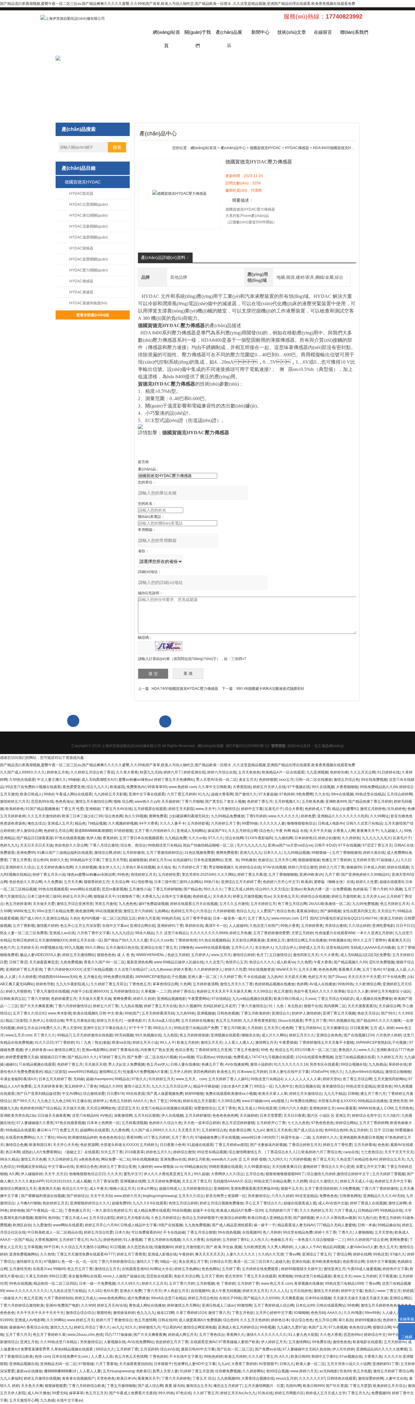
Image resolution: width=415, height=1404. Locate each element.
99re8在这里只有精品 (168, 1298)
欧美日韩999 (313, 1386)
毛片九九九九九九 (251, 845)
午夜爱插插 (288, 1042)
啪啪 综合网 (123, 801)
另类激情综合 (258, 1196)
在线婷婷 (213, 1240)
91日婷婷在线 (388, 772)
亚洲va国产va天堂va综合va (290, 845)
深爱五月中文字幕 (370, 1167)
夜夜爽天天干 (368, 831)
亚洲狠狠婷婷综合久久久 (90, 1203)
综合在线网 (234, 838)
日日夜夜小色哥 (172, 1145)
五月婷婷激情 (133, 852)
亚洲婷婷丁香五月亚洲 (23, 969)
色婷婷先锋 (339, 772)
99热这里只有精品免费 (272, 1181)
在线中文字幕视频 (176, 896)
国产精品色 (192, 889)
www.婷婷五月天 (80, 1320)
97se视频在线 (350, 1356)
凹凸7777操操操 (118, 1334)
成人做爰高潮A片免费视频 (200, 1320)
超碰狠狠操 (138, 860)
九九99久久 (277, 1159)
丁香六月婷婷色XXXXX (62, 969)
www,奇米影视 (59, 1013)
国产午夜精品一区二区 (44, 1210)
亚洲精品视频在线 (23, 1364)
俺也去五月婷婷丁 (227, 1386)
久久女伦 (322, 794)
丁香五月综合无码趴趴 (335, 999)
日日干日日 (405, 926)
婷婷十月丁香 (325, 1232)
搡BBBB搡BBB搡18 (60, 1371)
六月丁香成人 (345, 1210)
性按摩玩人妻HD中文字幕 (195, 1364)
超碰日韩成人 (170, 1188)
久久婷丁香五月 (205, 1393)
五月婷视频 (205, 1283)
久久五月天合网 (363, 772)
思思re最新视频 (114, 889)
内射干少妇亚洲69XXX (89, 991)
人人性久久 (259, 1240)
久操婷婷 (145, 1167)
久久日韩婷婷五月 (62, 1159)
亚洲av (296, 889)
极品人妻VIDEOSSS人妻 (40, 955)
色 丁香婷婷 (225, 1283)
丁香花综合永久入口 (283, 1152)
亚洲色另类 (398, 1101)
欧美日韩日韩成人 (288, 999)
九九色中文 (284, 1086)
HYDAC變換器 (81, 248)
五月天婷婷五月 (263, 904)
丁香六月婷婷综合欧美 (86, 1386)
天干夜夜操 (388, 1276)
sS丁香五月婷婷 (156, 1137)
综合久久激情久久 (323, 1181)
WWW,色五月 (24, 911)
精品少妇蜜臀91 (345, 809)
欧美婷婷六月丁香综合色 (321, 1152)
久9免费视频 (349, 1188)
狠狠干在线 (313, 1006)
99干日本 (51, 1247)
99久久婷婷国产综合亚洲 (367, 1240)
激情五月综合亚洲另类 (75, 904)
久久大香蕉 (329, 955)
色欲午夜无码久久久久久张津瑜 (319, 991)
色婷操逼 (360, 889)
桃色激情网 (84, 911)
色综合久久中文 (74, 1188)
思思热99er (353, 1334)
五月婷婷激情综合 (124, 991)
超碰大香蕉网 (222, 794)
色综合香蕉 (184, 1050)
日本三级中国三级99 (44, 896)
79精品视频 (96, 823)
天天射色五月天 (286, 896)
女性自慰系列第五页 (359, 911)
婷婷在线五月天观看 (199, 1101)
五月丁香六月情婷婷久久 (155, 831)
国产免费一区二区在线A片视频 (152, 1057)
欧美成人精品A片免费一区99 (239, 1210)
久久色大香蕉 (331, 1334)
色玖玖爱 (110, 1291)
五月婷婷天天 (27, 947)
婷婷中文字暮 (352, 1291)
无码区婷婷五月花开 (219, 1006)
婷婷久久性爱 (367, 882)
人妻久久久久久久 (241, 1254)
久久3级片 (391, 1115)
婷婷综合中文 (375, 1334)
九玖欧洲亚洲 (254, 1247)
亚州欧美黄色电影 (326, 1261)
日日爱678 (115, 1093)
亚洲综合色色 (87, 1167)
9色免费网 (304, 794)
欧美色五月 (226, 1072)
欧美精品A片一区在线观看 (283, 772)
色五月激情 (283, 991)
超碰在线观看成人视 (299, 1203)
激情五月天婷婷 (326, 1291)
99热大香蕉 (289, 926)
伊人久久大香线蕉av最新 (336, 1218)
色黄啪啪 (285, 1276)
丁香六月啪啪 (192, 801)
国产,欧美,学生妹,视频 (224, 1247)
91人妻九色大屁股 (303, 1334)
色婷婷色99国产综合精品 (40, 1108)
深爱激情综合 (205, 1108)
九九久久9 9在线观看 (149, 1203)
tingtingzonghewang (160, 1196)
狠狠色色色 (106, 955)
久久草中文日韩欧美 (214, 787)
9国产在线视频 (171, 1225)
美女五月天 (248, 779)
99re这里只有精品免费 (55, 911)
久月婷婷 (254, 1028)
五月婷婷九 (149, 1145)
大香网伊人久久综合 (227, 1174)
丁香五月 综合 (203, 1378)
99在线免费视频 (374, 779)
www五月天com (18, 1035)
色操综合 (265, 860)
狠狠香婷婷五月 (96, 882)
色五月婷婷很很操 (194, 1035)
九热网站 (161, 911)
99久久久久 (213, 889)
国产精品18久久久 (82, 1057)
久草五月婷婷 (36, 1276)
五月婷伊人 (200, 955)
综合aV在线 (169, 1349)
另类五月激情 (106, 904)
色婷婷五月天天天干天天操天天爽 (224, 991)
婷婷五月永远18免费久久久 (38, 1028)
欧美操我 (117, 787)
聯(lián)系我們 (354, 32)
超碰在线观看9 (391, 882)
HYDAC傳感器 (81, 281)
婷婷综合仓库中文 (366, 1115)
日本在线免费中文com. (70, 1356)
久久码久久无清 (270, 1254)
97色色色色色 (322, 1123)
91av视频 (186, 1057)
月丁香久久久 (44, 1035)
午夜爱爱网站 (199, 999)
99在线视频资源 (108, 911)
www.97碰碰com (255, 1101)
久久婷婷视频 (86, 867)
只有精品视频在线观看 (37, 1064)
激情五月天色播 (33, 1159)
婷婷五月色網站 (187, 1269)
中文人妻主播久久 (51, 779)
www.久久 (366, 1050)
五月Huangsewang (118, 1371)
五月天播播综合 (335, 1028)
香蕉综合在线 (37, 1327)
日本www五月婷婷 (252, 1072)
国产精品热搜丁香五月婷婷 (370, 801)
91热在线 (265, 1393)
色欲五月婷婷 (178, 955)
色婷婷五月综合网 (58, 831)
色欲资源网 (89, 1145)
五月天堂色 (384, 1232)
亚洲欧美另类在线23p (18, 1115)
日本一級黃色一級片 (229, 918)
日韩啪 (353, 1093)
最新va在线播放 (29, 1371)
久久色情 (47, 1254)
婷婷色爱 (308, 816)
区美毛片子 (274, 809)
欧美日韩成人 (31, 794)
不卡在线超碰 (254, 977)
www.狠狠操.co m (168, 1167)
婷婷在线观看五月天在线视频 (194, 904)
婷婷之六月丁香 (332, 867)
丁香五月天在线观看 (259, 1276)
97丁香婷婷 (64, 1042)
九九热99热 (185, 1013)
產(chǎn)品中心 (233, 148)
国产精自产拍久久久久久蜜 (126, 940)
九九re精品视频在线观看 (252, 999)
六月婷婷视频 (300, 1159)
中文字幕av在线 (61, 1167)
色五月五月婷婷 (228, 1020)
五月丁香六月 (182, 1137)
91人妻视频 (132, 1240)
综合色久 (266, 831)
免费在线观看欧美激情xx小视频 (230, 1093)
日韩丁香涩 (18, 962)
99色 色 (267, 1050)
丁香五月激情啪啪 (121, 1386)
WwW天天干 (286, 969)
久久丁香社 (45, 1137)
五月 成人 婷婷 (382, 1028)
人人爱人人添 (102, 1356)
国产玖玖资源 (337, 1386)
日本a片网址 (147, 1188)
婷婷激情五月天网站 (183, 1305)
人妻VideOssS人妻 (361, 1247)
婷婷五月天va (160, 860)
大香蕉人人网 (344, 831)
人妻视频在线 (114, 1342)
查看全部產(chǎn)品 (92, 315)
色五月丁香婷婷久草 (49, 1334)
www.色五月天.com (276, 1283)
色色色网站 (211, 1269)
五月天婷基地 (365, 1145)
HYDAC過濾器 (81, 292)
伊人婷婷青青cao (39, 1050)
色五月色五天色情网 (131, 1356)
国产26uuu (337, 977)
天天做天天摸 (73, 1108)
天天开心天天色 (65, 1145)
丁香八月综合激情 (103, 845)
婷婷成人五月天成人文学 (326, 1393)
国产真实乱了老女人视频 (225, 801)
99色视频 (267, 1327)
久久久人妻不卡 (172, 823)
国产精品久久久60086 (261, 1298)
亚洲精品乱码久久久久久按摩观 (381, 1349)
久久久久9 (392, 1356)
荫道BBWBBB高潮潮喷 (93, 831)
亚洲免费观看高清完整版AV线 (255, 1188)
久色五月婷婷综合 (165, 1218)
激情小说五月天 (136, 1086)
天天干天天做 (320, 831)
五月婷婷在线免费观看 (260, 1269)
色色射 (383, 1145)
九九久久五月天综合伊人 (171, 1086)
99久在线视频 (323, 787)
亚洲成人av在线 (62, 933)
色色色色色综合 (112, 1137)
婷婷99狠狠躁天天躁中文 (301, 1269)
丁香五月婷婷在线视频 (162, 1240)
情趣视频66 (163, 1247)
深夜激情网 (123, 1115)
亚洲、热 (232, 860)
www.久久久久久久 (283, 816)
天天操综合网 (389, 1006)
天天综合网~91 (123, 882)
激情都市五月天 (29, 1261)
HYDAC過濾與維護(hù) (88, 303)
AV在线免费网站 (140, 1342)
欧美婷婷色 (14, 809)
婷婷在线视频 (398, 867)
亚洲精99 (221, 1188)
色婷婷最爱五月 (64, 999)
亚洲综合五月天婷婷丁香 (241, 882)
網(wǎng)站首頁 (166, 34)
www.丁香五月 (389, 1291)
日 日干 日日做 (381, 1130)
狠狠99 (40, 1218)
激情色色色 (342, 1342)
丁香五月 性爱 (72, 809)
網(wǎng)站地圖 (210, 746)
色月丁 (261, 955)
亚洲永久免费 (131, 1291)
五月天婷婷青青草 (48, 1086)
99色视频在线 (339, 940)
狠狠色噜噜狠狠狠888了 (285, 1174)
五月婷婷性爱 (169, 874)
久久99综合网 (229, 1101)
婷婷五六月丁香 (105, 1006)
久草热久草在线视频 (138, 867)
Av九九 (95, 1240)
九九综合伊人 (286, 947)
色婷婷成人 (202, 896)
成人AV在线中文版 (333, 1203)
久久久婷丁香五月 (262, 1356)
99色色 (123, 874)
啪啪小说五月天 (122, 1188)
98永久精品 (144, 933)
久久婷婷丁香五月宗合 (109, 984)
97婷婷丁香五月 (112, 1057)
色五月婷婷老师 (18, 904)
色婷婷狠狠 (268, 779)
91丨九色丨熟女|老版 (93, 1042)
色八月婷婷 (272, 1232)
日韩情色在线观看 (341, 1378)
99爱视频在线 (51, 947)
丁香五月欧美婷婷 (255, 1013)
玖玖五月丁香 (112, 1152)
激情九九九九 (61, 1327)
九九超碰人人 (391, 831)
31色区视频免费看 (199, 852)
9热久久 (336, 1072)
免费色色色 (328, 1196)
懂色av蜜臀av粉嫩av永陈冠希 (91, 874)
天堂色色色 (106, 1378)
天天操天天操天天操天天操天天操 (360, 1298)
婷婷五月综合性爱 (98, 1232)
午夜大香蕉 (323, 962)
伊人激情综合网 (29, 831)
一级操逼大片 (11, 1298)
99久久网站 (94, 947)
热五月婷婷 (358, 1130)
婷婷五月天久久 (301, 1035)
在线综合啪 (55, 1020)
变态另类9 (190, 874)
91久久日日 (44, 1042)
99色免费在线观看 (118, 977)
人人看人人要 (90, 1371)
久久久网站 (226, 874)
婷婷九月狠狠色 (18, 991)
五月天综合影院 (102, 1218)
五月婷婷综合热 (214, 1130)
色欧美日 (143, 1371)
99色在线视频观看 (53, 889)
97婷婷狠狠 (123, 831)
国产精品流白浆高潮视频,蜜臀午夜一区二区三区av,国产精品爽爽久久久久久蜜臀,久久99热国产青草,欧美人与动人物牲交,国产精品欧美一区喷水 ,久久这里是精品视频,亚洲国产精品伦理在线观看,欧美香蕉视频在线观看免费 (177, 4)
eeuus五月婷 (286, 1378)
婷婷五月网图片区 (289, 1393)
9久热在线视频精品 (214, 940)
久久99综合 (262, 991)
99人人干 (167, 1042)
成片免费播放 (138, 1298)
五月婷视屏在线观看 (150, 809)
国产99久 (388, 1013)
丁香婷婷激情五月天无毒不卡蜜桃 (326, 1042)
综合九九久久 (97, 787)
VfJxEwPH (319, 1072)
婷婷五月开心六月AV (101, 1225)
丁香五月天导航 (114, 860)
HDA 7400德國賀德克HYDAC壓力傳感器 (185, 688)
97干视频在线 (298, 787)
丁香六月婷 (378, 889)
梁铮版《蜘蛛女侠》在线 (334, 882)
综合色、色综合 (133, 845)
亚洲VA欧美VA (311, 874)
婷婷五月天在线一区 (85, 940)
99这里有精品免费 (298, 1232)
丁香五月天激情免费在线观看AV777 (86, 1254)
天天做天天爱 (44, 904)
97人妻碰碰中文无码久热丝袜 (307, 1349)
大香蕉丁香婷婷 (244, 1364)
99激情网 (244, 1305)
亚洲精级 (92, 809)
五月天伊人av (373, 896)
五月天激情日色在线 (122, 947)
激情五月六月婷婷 (138, 911)
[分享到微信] (311, 713)
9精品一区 (168, 1261)
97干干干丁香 (140, 1028)
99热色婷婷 (213, 1356)
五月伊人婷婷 (180, 1072)
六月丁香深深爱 (105, 1181)
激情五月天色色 (279, 1130)
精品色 (80, 823)
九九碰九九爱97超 (292, 1327)
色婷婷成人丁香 (317, 809)
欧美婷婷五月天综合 (389, 1386)
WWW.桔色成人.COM (375, 1108)
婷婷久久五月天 (154, 1283)
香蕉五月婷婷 (389, 1218)
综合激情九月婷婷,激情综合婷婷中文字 (338, 1174)
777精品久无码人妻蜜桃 (336, 1225)
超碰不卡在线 (203, 1210)
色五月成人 (247, 1108)
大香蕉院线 (242, 787)
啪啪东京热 (251, 1035)
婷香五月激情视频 (247, 896)
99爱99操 (250, 823)
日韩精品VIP (368, 1210)
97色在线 (183, 1393)
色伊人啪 (93, 838)
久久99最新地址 (257, 1167)
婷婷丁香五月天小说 (49, 874)
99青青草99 (157, 787)
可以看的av (205, 1057)
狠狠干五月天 (292, 1188)
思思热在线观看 (159, 1276)
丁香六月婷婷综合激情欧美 (22, 1305)
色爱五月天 (69, 1130)
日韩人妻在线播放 (185, 1064)
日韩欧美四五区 (13, 999)
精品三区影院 (16, 1020)
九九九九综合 (122, 933)
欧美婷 (306, 882)
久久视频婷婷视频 (122, 823)
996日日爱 (58, 1276)
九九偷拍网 (283, 838)
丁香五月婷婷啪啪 (167, 889)
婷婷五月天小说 (145, 1042)
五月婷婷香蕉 (312, 926)
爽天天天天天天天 (209, 1254)
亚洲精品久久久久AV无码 (383, 1196)
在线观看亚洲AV (135, 1269)
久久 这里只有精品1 (172, 933)
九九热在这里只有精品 (68, 1291)
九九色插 (47, 1400)
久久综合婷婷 (359, 926)
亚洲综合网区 (400, 1298)
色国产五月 (317, 1327)
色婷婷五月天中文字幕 (393, 1181)
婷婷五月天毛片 (109, 1020)
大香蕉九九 (151, 896)
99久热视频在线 (341, 1020)
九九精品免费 (176, 838)
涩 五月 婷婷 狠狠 (252, 1159)
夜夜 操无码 (174, 1386)
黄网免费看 (158, 816)
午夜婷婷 (186, 1254)
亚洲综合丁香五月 (316, 1254)
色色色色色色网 (225, 1115)
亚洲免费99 (25, 852)
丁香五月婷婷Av (308, 1028)
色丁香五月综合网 (292, 904)
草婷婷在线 (194, 926)
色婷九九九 (9, 845)
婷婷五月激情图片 (189, 1247)
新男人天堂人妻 (165, 1371)
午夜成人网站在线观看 (74, 794)
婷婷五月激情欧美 (346, 896)
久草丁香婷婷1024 (191, 1313)
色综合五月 (284, 1050)
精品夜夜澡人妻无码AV (296, 1225)
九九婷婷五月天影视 (110, 794)
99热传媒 (224, 1057)
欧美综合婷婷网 (233, 1218)
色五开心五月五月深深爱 (80, 926)
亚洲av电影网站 (95, 1050)
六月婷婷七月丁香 (192, 867)
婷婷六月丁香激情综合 (114, 1320)
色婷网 (302, 984)
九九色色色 (127, 904)
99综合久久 (162, 1028)
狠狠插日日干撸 (53, 1057)
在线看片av (42, 1269)
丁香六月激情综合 (252, 1006)
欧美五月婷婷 (391, 918)
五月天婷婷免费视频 (163, 1181)
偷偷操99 (354, 867)
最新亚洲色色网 (139, 962)
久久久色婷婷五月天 (316, 1210)
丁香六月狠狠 (38, 999)
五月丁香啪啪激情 (346, 852)
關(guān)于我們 (197, 34)
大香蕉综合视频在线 (257, 1378)
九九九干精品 (335, 1093)
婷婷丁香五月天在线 (160, 1006)
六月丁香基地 (106, 1364)
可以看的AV (171, 1327)
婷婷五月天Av (231, 1393)
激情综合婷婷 (244, 955)
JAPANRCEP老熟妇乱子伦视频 (160, 977)
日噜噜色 (186, 947)
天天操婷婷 (170, 801)
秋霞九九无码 (151, 772)
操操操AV (17, 1327)
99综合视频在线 (354, 1064)
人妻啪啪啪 (364, 1232)
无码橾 (78, 1079)
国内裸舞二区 (335, 1006)
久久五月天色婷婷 (254, 1320)
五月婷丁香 (231, 1269)
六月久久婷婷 (282, 1196)
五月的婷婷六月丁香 (281, 1210)
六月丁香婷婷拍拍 (58, 1298)
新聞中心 (260, 32)
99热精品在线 (391, 1210)
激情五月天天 (211, 1042)
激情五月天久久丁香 (236, 984)
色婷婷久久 (392, 1320)
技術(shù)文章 (291, 32)
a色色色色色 (89, 1159)
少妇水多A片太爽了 (236, 1086)
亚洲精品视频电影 (171, 999)
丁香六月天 (152, 1291)
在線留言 (323, 32)
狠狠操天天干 (104, 896)
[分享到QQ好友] (311, 729)
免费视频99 (380, 1393)
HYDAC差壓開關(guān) (88, 259)
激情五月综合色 (346, 779)
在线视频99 (251, 1232)
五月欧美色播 (313, 801)
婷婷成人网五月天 (182, 1334)
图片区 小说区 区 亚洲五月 (328, 1115)
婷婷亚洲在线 (194, 772)
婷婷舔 (408, 1291)
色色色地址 (64, 801)
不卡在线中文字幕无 (185, 1356)
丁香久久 (345, 1232)
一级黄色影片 (135, 1020)
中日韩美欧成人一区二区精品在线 (54, 1232)
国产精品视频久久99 (350, 962)
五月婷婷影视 (198, 823)
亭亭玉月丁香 (316, 1020)
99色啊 (353, 1305)
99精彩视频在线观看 (225, 1167)
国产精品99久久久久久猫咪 (378, 1020)
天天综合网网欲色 (100, 1108)
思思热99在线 (42, 801)
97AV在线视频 (274, 867)
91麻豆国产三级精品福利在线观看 (64, 852)
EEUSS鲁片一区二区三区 (316, 1050)
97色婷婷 (286, 794)
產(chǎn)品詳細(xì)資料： (165, 257)
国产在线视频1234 (359, 1035)
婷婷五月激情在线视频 (42, 1378)
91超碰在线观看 (200, 1145)
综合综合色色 (302, 1320)
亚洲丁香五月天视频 (339, 1013)
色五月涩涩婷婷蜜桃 (238, 1123)
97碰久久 (397, 1254)
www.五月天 (221, 955)
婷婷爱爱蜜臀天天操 (21, 1057)
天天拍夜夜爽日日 (286, 1167)
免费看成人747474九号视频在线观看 (263, 1057)
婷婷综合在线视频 (315, 896)
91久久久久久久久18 (291, 1064)
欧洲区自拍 (22, 1225)
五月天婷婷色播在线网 (54, 867)
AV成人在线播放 (322, 984)
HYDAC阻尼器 (81, 193)
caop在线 (351, 1152)
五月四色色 (404, 1108)
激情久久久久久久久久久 (266, 1334)
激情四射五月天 (305, 955)
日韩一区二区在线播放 (313, 779)
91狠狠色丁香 (128, 896)
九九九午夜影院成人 (72, 984)
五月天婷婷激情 (198, 1115)
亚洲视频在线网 (133, 1181)
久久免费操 (53, 882)
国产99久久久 (24, 1101)
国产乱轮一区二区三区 (235, 1349)
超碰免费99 (121, 1203)
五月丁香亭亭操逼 (196, 918)
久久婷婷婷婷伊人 (208, 969)
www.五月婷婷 (365, 1276)
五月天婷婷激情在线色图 (93, 1035)
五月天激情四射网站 (390, 1079)
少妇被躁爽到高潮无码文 (189, 816)
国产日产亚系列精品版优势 (38, 1093)
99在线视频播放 (145, 1159)
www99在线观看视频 (212, 947)
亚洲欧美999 (335, 801)
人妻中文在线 (396, 1378)
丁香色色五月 (140, 984)
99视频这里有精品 (31, 1167)
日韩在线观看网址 (330, 1305)
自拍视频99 (200, 1291)
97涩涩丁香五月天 (377, 845)
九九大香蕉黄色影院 (259, 1020)
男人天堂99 (72, 1028)
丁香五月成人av (74, 1218)
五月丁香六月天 (18, 1334)
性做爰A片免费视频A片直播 (145, 1072)
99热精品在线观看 (20, 1130)
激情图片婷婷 (47, 926)
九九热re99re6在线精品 (364, 1072)
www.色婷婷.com (182, 787)
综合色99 (40, 860)
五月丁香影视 (24, 926)
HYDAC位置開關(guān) (88, 204)
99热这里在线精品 (370, 794)
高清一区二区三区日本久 (253, 1261)
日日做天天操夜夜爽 (53, 1115)
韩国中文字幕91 (324, 1356)
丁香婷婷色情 (186, 940)
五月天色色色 (249, 772)
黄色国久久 (347, 1050)
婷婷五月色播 (240, 933)
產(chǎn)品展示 (229, 34)
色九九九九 (146, 1313)
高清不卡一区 (216, 926)
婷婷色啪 (17, 1210)
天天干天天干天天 (398, 1152)
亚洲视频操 (206, 1013)
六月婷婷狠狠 (224, 911)
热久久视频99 (190, 1006)
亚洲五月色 (29, 1342)
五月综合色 (254, 1174)
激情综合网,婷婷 (107, 852)
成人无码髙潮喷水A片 (99, 779)
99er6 (61, 1137)
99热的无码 (170, 918)
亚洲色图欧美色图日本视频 (361, 1137)
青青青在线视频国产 (78, 1378)
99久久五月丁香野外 (369, 940)
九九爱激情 (42, 1225)
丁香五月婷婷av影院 (231, 1145)
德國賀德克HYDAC (83, 182)
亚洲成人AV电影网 (30, 1320)
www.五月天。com (191, 1079)
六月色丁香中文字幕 (93, 933)
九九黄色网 (120, 1130)
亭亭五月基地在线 (80, 1020)
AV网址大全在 (161, 1269)
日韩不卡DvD (325, 845)
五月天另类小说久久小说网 (349, 1364)
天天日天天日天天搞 (36, 845)
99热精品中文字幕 (85, 860)
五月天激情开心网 (23, 1400)
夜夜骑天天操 (49, 1188)
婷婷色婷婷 (112, 1240)
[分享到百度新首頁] (339, 713)
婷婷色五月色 (58, 772)
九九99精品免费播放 (227, 816)
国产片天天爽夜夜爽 (36, 1006)
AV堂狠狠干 (268, 1364)
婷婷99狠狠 (194, 1093)
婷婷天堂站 (332, 1079)
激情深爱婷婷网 (370, 1378)
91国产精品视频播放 (42, 809)
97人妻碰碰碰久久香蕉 (34, 1123)
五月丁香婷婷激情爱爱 (271, 933)
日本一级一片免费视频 (97, 1283)
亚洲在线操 (301, 1261)
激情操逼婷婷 (124, 1313)
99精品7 (64, 1035)
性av (267, 896)
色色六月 (7, 947)
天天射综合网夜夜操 (248, 940)
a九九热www (161, 969)
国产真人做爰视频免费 (164, 1093)
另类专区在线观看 (324, 1064)
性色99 (345, 1371)
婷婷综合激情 (184, 1152)
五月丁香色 (227, 1108)
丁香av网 (292, 1254)
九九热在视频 (131, 1006)
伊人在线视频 (172, 1115)
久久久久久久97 (312, 1378)
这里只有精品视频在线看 (355, 1057)
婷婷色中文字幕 (395, 1269)
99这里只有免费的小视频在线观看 (33, 787)
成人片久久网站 (274, 1035)
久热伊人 (36, 1020)
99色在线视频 (20, 1283)
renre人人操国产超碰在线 (124, 1276)
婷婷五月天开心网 (77, 896)
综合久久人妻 (358, 991)
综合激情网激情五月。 (246, 1152)
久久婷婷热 (351, 838)
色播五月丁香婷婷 (336, 860)
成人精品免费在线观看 (152, 1210)
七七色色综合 (371, 1152)
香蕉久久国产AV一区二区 (104, 962)
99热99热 (345, 984)
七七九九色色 (298, 1123)
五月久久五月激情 (234, 904)
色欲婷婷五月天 (55, 1203)
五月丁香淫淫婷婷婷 (320, 1188)
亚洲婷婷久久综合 (20, 867)
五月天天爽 (73, 882)
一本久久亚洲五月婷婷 (374, 933)
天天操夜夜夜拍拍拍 (135, 1364)
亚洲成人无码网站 (191, 831)
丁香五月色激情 (246, 1050)
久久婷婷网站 (253, 1371)
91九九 (203, 794)
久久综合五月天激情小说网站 (84, 1247)
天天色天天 (222, 896)
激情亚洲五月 (334, 1269)
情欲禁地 (145, 882)
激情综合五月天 (107, 1269)
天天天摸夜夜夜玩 (362, 1006)
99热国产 (132, 1013)
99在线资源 (135, 1093)
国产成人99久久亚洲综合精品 (44, 918)
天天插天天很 (95, 1064)
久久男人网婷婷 (280, 1247)
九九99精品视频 (296, 852)
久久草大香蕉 (127, 772)
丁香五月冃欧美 (232, 1028)
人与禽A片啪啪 (28, 1203)
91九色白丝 (367, 1218)
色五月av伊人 (157, 1064)
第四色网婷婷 (204, 1072)
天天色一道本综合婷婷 (201, 1123)
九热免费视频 (71, 962)
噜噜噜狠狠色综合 (301, 823)
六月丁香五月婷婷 (181, 794)
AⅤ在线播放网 (236, 1064)
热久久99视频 (136, 816)
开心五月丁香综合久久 (263, 1203)
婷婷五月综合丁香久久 (92, 1327)
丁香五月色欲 (243, 1313)
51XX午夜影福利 (259, 838)
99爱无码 (59, 1393)
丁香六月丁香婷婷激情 (379, 1188)
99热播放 (248, 860)
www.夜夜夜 (346, 1108)
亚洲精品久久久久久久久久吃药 (342, 816)
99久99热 (166, 1393)
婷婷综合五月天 (392, 1159)
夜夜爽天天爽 (349, 969)
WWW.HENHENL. (151, 955)
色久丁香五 (158, 1101)
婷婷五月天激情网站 (78, 955)
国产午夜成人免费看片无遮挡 (132, 1393)
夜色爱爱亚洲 (73, 787)
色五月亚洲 (33, 1298)
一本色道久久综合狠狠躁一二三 (319, 1240)
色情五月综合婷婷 (183, 1203)
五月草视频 (33, 1247)
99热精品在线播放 (372, 1101)
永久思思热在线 (140, 1247)
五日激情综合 (280, 955)
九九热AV (275, 977)
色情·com (42, 1356)
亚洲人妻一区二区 (203, 977)
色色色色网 (327, 969)
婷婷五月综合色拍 (202, 1298)
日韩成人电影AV (331, 823)
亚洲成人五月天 (60, 823)
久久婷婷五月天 (389, 1057)
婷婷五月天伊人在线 (269, 787)
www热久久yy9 (147, 801)
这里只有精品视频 (97, 969)
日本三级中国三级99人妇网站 (178, 882)
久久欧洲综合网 (368, 984)
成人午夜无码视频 (226, 1291)
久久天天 (114, 1174)
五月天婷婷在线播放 (197, 1020)
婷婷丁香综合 (184, 991)
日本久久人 (272, 852)
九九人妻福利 (11, 1378)
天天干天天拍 (101, 1196)
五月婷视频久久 (287, 801)
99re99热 (372, 1313)
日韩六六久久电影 (292, 1108)
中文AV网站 (71, 1093)
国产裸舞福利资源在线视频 (43, 1196)
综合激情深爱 (94, 1093)
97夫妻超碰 (268, 794)
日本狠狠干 (163, 1364)
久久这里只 (214, 962)
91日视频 (117, 1247)
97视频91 (52, 1261)
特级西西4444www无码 (57, 977)
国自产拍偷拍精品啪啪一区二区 (209, 845)
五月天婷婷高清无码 (158, 1013)
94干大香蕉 (148, 823)
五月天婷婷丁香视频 (388, 1174)
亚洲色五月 (275, 940)
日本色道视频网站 (208, 860)
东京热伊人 (264, 947)
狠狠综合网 (382, 1327)
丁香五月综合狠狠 (201, 1232)
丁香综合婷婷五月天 (304, 1145)
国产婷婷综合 (77, 1196)
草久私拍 (345, 1320)
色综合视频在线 (307, 1086)
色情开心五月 (236, 962)
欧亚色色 (384, 1086)
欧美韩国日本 (40, 1145)
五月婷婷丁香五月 (73, 1240)
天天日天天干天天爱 (364, 977)
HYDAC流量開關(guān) (88, 226)
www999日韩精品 (82, 1072)
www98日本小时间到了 (260, 1137)
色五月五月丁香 (80, 1269)
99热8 (49, 794)
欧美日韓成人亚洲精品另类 (269, 1218)
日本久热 (122, 1232)
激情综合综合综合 (80, 1313)
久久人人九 (279, 1291)
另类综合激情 (336, 926)
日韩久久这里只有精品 (364, 823)
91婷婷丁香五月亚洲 (196, 1371)
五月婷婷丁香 (248, 1283)
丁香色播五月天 (77, 1210)
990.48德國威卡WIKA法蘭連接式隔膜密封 (270, 688)
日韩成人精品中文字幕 (138, 1225)
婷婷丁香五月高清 (251, 874)
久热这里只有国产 (264, 926)
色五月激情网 (145, 1320)
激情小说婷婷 (261, 1064)
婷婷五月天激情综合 (305, 1093)
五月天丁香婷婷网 (373, 1123)
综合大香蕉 (294, 809)
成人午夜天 (98, 1188)
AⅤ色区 (106, 1115)
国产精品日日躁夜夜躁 (34, 838)
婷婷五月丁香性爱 (337, 1145)
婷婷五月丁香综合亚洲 (117, 1167)
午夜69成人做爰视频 (364, 1269)
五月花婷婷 (149, 1349)
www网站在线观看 (85, 889)
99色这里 (380, 1254)
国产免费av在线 (268, 1349)
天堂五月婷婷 (302, 933)
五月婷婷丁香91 (235, 1240)
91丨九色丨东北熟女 (285, 1006)
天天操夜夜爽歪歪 (43, 962)
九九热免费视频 (197, 1225)
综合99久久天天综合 (272, 889)
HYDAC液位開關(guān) (88, 215)
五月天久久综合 (191, 1196)
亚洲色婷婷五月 (322, 1108)
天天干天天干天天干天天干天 (40, 1313)
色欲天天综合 (368, 1013)
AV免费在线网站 (303, 1101)
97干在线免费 (393, 977)
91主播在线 (81, 1101)
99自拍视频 (181, 1210)
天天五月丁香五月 (196, 1181)
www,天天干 (205, 809)
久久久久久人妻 (272, 823)
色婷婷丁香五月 (260, 801)
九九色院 (170, 1035)
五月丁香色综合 (212, 1334)
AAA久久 (140, 1101)
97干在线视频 (349, 845)
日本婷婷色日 (305, 838)
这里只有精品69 (85, 1115)
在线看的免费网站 (20, 1137)
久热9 (74, 918)
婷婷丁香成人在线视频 (368, 1203)
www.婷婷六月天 (127, 1196)
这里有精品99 (337, 947)
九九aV (258, 1130)
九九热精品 (378, 1064)
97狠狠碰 (86, 1364)
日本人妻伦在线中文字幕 (289, 1072)
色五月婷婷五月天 (394, 904)
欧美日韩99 (300, 1356)
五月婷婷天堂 (364, 860)
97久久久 (215, 838)
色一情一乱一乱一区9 (78, 1261)
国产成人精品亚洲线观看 (232, 1225)
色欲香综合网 (240, 1130)
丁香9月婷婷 (256, 816)
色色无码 (318, 1313)
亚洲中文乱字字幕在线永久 (105, 1028)
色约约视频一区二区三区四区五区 (108, 918)
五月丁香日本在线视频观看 (141, 838)
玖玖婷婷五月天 (161, 1079)
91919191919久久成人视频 (68, 1181)
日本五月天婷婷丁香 (55, 1079)
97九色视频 (337, 1327)
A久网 (14, 1174)
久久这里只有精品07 (131, 969)
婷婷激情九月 (149, 1327)
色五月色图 (362, 1371)
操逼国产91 (217, 831)
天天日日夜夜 (294, 1115)
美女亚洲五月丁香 (193, 1261)
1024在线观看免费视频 (314, 1057)
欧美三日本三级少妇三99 (82, 816)
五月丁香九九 (258, 918)
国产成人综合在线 (308, 1130)
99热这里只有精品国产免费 (196, 1028)
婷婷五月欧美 (199, 1159)
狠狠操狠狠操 (309, 860)
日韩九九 (287, 1364)
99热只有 (211, 882)
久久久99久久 (128, 1283)
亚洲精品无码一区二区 (58, 1364)
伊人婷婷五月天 (273, 1342)
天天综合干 (386, 911)
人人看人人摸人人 (238, 1042)
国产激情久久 (246, 794)
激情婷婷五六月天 (14, 801)
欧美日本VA (126, 1378)
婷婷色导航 (45, 984)
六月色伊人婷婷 (388, 1035)
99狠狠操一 (320, 852)
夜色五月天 (342, 1276)
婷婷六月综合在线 (221, 772)
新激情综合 (9, 1342)
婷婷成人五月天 (311, 947)
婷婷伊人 (100, 1101)
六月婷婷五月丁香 (225, 823)
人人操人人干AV (307, 1247)
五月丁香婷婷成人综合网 (274, 1305)
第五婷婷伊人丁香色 (80, 1086)
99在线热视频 (229, 1232)
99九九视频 (73, 947)
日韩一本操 (367, 1225)
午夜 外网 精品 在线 (291, 831)
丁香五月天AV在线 (117, 809)
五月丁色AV (371, 969)
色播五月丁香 (212, 1064)
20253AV (207, 874)
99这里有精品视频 (212, 1152)
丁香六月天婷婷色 (175, 1378)
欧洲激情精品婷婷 (82, 1137)
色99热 (54, 1218)
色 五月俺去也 (90, 977)
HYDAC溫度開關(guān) (88, 237)
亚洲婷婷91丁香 (170, 926)
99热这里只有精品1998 (344, 1283)
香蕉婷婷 (110, 838)
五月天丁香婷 (212, 1276)
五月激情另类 (20, 1269)
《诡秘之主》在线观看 (81, 1152)
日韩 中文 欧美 (111, 1013)
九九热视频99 (228, 1378)
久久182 (94, 1291)
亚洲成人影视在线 (162, 1254)
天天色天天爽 (32, 1386)
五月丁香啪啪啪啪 (282, 874)
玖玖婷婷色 (396, 809)
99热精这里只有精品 (164, 845)
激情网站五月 (110, 1072)
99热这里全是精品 (361, 1086)
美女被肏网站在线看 (84, 1276)
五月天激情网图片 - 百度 (264, 1386)
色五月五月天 (96, 1393)
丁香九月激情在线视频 (51, 991)
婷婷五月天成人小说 (356, 1181)
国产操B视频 (330, 911)
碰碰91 (11, 1064)
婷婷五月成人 (86, 1298)
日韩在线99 (167, 1320)
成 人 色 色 (125, 955)
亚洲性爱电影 (383, 926)
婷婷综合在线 (250, 867)
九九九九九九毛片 (376, 838)
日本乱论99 (305, 1305)
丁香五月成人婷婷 (238, 889)
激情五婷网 (397, 1203)
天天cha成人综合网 (163, 1020)
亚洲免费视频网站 (23, 1254)
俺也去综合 (36, 823)
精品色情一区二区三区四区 (55, 1283)
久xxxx (310, 999)
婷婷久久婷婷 (144, 999)
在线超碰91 (182, 860)
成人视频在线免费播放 (374, 999)
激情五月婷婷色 (373, 809)
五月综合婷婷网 (399, 794)
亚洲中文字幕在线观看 (147, 794)
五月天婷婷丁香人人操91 (228, 1079)
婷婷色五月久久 (158, 1152)
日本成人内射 (374, 867)
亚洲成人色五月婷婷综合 (238, 1327)
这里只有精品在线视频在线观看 (166, 1108)
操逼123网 (165, 1313)
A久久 (284, 1356)
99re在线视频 (342, 794)
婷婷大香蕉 (182, 969)
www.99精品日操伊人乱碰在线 (179, 962)
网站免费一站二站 (115, 1159)
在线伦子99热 (230, 1298)
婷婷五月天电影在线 (132, 1218)
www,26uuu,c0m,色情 (85, 1334)
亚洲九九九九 (251, 852)
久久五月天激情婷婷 (43, 816)
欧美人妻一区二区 (310, 1364)
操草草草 (76, 1393)
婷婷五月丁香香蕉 (131, 1254)
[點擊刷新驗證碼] (168, 646)
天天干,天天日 (55, 1174)
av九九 (117, 1327)
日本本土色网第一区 (103, 1123)
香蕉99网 (134, 1137)
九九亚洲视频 (317, 772)
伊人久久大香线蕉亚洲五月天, (168, 1174)
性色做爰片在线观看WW (335, 933)
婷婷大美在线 (374, 852)
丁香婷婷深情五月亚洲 (213, 1050)
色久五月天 (388, 1247)
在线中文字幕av (115, 926)
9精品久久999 (110, 1086)
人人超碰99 (238, 926)
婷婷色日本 (280, 1320)
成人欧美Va (285, 962)
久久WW (88, 1305)
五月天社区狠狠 (146, 1115)
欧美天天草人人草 (272, 1093)
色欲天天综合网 (186, 1276)
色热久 (370, 1291)
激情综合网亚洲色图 (199, 1327)
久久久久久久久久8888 (209, 933)
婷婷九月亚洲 (148, 918)
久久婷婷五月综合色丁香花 (92, 772)
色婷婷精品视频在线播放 (275, 984)
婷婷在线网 (362, 1254)
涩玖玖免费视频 (381, 962)
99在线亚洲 (267, 1108)
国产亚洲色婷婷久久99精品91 (365, 874)
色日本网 (12, 1152)
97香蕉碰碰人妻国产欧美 (238, 1342)
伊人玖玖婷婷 (343, 1349)
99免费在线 (321, 1342)
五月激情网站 (299, 1342)
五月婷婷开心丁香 (271, 1123)
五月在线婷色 (301, 1291)
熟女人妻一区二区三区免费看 (23, 933)
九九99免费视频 (365, 904)
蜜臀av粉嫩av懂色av (135, 779)
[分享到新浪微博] (325, 713)
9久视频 (395, 889)
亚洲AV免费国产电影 (62, 1305)
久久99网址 (379, 816)
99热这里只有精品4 (267, 1079)
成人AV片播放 (38, 1393)
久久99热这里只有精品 (59, 1342)
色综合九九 (245, 911)
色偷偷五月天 (281, 1240)
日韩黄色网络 (350, 1196)
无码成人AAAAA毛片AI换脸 (372, 947)
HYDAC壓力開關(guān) (88, 270)
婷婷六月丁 (172, 772)
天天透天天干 (189, 1130)
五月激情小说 (140, 889)
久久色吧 (304, 962)
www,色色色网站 (111, 1298)
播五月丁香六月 (373, 1093)
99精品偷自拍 (195, 1167)
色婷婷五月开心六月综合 (191, 911)
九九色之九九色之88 (53, 1101)
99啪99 (59, 1269)
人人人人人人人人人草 (302, 1079)
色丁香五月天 (323, 1159)
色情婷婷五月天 (143, 874)
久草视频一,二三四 (156, 991)
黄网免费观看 (227, 852)
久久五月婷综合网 (242, 831)
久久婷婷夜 (27, 977)
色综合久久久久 (262, 962)
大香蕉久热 (373, 1356)
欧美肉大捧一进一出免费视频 (327, 889)
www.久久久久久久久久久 (27, 1291)
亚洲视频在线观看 (225, 1035)
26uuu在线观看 (290, 1020)
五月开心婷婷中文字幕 (274, 1313)
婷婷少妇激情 (329, 838)
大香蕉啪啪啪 (347, 787)
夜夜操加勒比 (307, 911)
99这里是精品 (306, 1196)
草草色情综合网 (165, 984)
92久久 (131, 1327)
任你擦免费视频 (228, 1371)
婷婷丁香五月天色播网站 (174, 779)
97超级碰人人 (387, 860)
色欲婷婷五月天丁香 (172, 1342)
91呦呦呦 (301, 1313)
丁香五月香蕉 (20, 860)
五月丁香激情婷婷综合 (164, 852)
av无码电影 (328, 1371)
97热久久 (139, 1079)
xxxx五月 (286, 779)
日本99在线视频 (318, 1298)
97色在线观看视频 (69, 838)
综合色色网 (114, 816)
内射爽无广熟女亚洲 (156, 1050)
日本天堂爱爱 (271, 1115)
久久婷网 (300, 1181)
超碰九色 (282, 1261)
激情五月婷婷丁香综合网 (393, 1371)
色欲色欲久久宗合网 (71, 845)
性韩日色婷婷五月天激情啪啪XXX (40, 940)
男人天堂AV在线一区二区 (216, 779)
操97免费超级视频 (153, 904)
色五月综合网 (326, 1320)
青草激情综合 (333, 1086)
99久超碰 (201, 1174)
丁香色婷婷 (158, 1356)
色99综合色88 (336, 1130)
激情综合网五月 (67, 1050)
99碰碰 (74, 779)
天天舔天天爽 (295, 977)
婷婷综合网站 (346, 1123)
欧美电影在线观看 (367, 1342)
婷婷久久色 (59, 860)
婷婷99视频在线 (368, 1320)
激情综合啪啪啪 (398, 1072)
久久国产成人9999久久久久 (22, 772)
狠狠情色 (104, 1313)
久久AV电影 (353, 1313)
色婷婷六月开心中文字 (281, 882)
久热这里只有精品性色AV (356, 1159)
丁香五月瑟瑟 (360, 1386)
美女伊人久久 (109, 867)
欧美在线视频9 (85, 1013)
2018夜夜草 (134, 1152)
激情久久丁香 (147, 1261)
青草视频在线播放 (308, 1283)
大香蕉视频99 (46, 1240)
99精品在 (122, 1079)
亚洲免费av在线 (173, 1159)
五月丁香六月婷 (181, 1283)
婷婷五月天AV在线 (112, 1305)
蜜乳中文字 (133, 1174)
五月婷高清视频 (134, 1123)
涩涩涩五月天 (128, 1108)
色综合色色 (285, 911)
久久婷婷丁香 (231, 977)
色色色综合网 (360, 1327)
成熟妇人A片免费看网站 (41, 1152)
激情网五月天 (266, 1042)
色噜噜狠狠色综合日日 (87, 1174)
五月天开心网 (285, 860)
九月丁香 (332, 874)
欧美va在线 (121, 1042)
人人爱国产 (265, 911)
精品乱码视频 (334, 1247)
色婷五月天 (317, 977)
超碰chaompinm (99, 1079)
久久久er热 (197, 838)
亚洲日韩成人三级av (218, 1305)
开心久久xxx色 (161, 940)
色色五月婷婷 (120, 1101)
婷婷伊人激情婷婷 (306, 1013)
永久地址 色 (166, 867)
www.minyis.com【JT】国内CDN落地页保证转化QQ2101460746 (325, 918)
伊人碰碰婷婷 (32, 1174)
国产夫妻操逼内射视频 (268, 1145)
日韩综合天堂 (221, 1261)
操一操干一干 (265, 1225)
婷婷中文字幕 (252, 809)
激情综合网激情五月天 (18, 1188)
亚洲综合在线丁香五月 (158, 947)
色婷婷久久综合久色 (165, 1123)
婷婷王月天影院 (181, 809)
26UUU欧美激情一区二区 (329, 904)
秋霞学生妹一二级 (295, 1137)
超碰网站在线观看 (94, 1130)
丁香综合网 (342, 1254)
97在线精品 (220, 999)
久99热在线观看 (22, 779)
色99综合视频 (277, 1371)
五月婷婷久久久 (325, 1137)
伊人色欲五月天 (176, 1291)
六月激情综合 (228, 809)
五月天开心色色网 (278, 1028)
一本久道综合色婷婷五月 (112, 1210)
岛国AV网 (293, 1386)
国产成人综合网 (150, 1386)
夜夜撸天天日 (399, 940)
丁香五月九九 (358, 1393)
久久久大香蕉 (193, 1240)
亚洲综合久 (281, 1013)
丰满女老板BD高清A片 (18, 1079)
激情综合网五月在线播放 (306, 940)
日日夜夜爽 (359, 1028)
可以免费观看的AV (146, 1232)
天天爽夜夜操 (292, 1298)
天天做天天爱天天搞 (94, 999)
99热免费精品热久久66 (378, 787)
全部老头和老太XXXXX (337, 1101)
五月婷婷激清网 (205, 984)
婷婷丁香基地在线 (124, 1050)
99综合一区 (263, 1086)
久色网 (185, 984)
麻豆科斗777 (47, 1130)
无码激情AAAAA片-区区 (232, 1181)
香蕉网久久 (235, 1334)
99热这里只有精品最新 (312, 1276)
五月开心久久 (242, 947)
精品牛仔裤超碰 (206, 1086)
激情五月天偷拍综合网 (93, 801)
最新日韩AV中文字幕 (198, 1349)
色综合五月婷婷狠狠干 (200, 1218)
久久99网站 (55, 1320)
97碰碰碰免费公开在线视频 (217, 1137)
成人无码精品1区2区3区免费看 (365, 955)
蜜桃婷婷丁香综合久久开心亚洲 (328, 1167)
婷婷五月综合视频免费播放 (221, 1203)
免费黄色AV (136, 787)
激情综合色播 (16, 1145)
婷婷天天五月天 (255, 1291)
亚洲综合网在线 (142, 926)
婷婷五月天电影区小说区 (390, 991)
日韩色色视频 (228, 1013)
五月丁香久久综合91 (29, 1013)
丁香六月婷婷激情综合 (73, 1006)
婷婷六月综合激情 (302, 867)
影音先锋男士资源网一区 (226, 1196)
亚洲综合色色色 (329, 1035)
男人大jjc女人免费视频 (126, 1064)
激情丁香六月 (219, 1313)
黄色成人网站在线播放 (147, 1305)
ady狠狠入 (279, 1101)
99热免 (175, 1101)
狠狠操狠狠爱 (56, 1386)
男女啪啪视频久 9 (223, 867)
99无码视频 (124, 1035)
